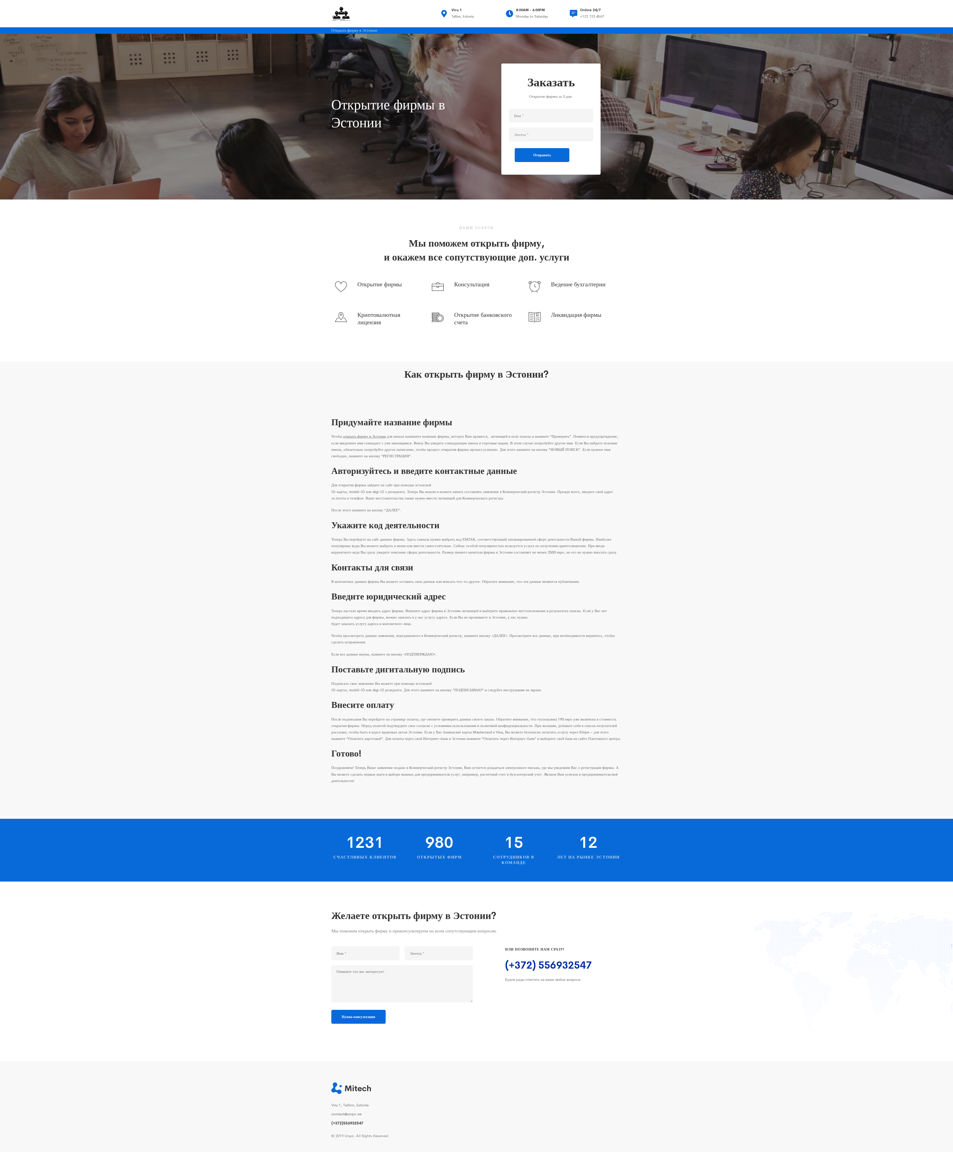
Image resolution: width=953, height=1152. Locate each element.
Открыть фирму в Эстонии (354, 30)
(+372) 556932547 (548, 965)
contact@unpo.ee (346, 1114)
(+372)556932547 (347, 1123)
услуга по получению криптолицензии (555, 545)
